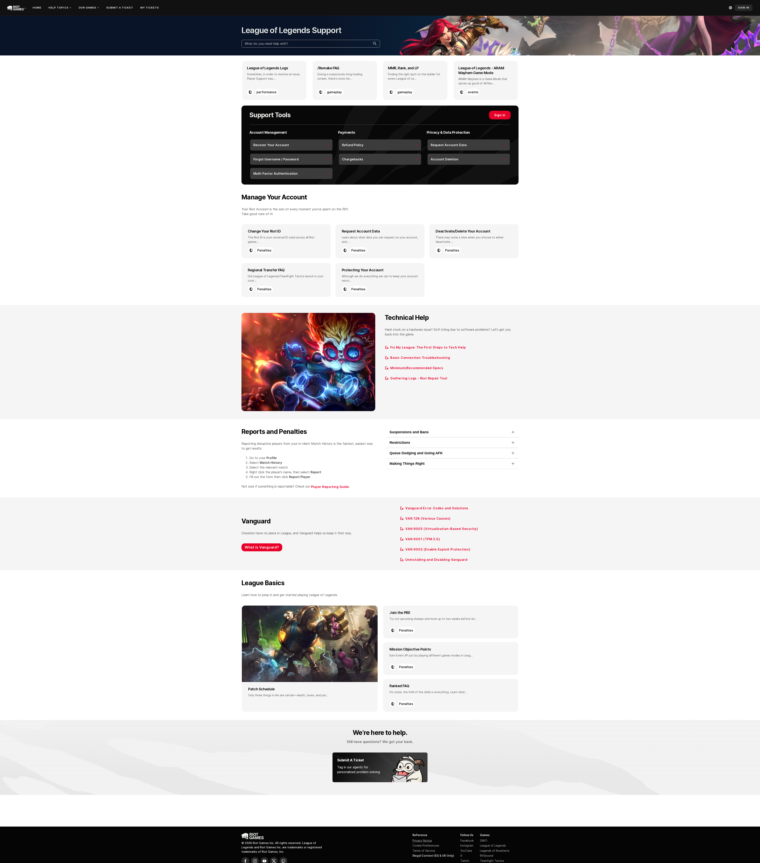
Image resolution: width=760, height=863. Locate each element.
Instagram (466, 845)
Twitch (464, 860)
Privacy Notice (422, 840)
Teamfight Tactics (492, 860)
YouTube (466, 850)
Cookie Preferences (425, 845)
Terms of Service (423, 850)
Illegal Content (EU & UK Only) (433, 855)
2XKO (483, 840)
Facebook (467, 840)
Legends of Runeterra (494, 850)
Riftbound (486, 855)
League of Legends (493, 845)
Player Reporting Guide (330, 487)
